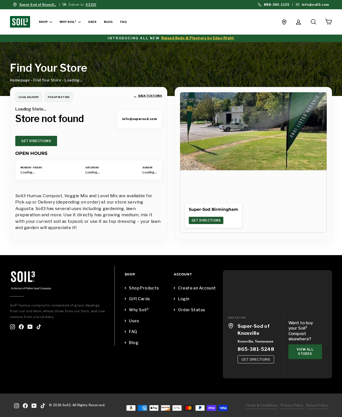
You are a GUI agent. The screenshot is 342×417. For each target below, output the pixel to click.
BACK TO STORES (148, 95)
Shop (43, 22)
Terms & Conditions (262, 405)
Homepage (20, 80)
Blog (108, 22)
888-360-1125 (276, 5)
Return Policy (317, 405)
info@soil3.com (315, 5)
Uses (92, 22)
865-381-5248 (256, 349)
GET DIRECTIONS (36, 141)
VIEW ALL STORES (305, 352)
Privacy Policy (292, 405)
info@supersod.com (139, 119)
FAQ (123, 22)
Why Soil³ (68, 22)
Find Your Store (47, 80)
